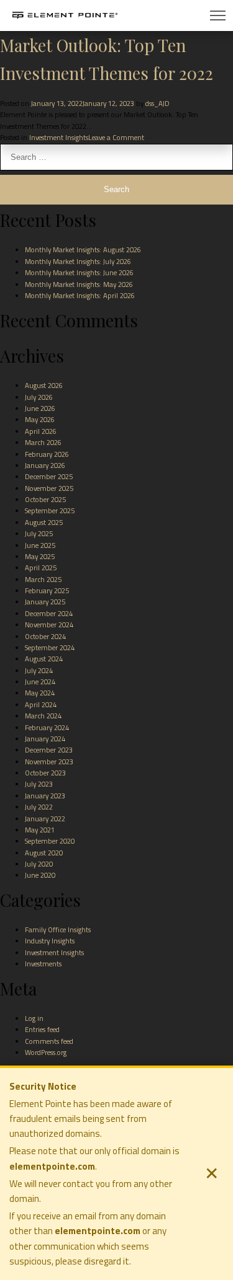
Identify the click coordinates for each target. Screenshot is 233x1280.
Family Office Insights (58, 929)
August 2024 (44, 658)
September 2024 (50, 647)
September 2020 (50, 841)
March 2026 (43, 442)
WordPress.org (45, 1052)
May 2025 (40, 556)
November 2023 (49, 761)
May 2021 (40, 829)
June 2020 (40, 875)
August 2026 (44, 385)
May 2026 (40, 419)
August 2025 (44, 522)
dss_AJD (157, 103)
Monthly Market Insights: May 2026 (79, 284)
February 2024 (47, 727)
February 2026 (47, 454)
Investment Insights (58, 137)
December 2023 (49, 749)
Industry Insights (50, 940)
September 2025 (50, 510)
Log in (34, 1018)
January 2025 (45, 601)
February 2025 (47, 590)
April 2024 (41, 704)
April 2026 (41, 431)
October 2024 (45, 636)
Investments (43, 963)
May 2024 (40, 692)
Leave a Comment (116, 137)
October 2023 (45, 772)
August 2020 (44, 852)
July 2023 (39, 784)
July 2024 (39, 670)
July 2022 (39, 806)
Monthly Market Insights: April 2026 (80, 295)
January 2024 (45, 738)
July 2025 (39, 533)
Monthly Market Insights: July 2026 (78, 261)
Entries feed (42, 1029)
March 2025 (43, 579)
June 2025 (40, 545)
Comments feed (49, 1041)
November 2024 (49, 624)
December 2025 (49, 476)
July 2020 (39, 863)
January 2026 (45, 465)
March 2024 (43, 715)
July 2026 (39, 397)
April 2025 (41, 567)
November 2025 (49, 488)
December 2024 (49, 613)
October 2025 (45, 499)
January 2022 (45, 818)
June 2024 (40, 681)
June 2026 (40, 408)
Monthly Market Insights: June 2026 (79, 272)
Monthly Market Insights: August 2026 (83, 249)
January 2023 (45, 795)
